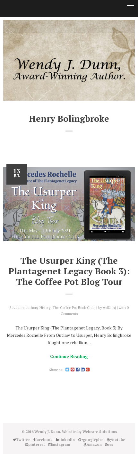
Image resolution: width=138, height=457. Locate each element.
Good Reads (93, 25)
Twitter (35, 25)
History (45, 307)
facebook (44, 25)
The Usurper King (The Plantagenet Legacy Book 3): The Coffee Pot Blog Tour (69, 271)
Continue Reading (69, 356)
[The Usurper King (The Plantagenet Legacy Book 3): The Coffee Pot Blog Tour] (69, 204)
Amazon (102, 25)
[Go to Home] (69, 80)
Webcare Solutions (99, 431)
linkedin (54, 25)
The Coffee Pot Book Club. (74, 307)
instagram (83, 25)
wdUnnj (109, 307)
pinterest (73, 25)
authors (32, 307)
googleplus (64, 25)
